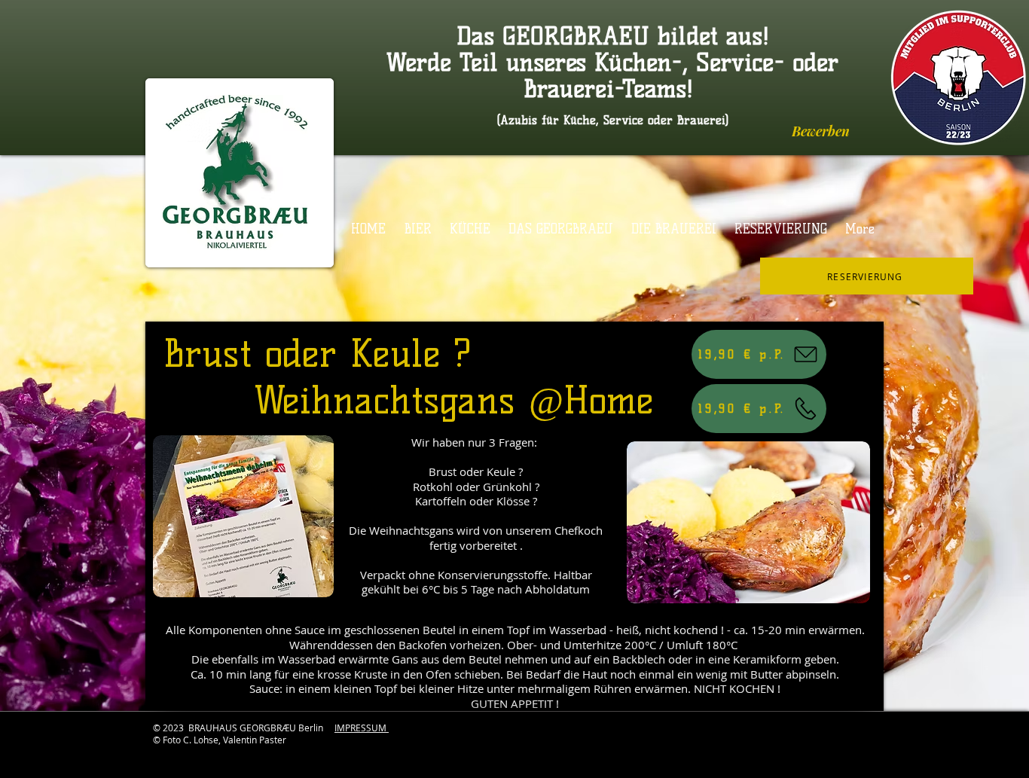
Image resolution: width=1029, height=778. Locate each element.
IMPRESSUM (361, 728)
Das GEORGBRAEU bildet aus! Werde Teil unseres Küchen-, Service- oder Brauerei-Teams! (612, 62)
